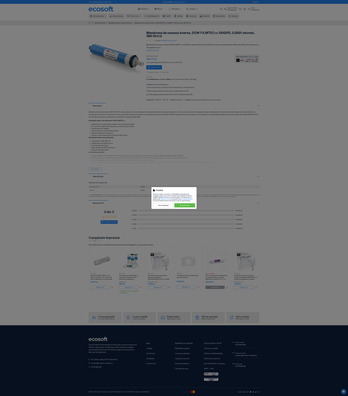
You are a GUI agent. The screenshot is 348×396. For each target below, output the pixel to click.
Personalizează (163, 205)
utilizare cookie (165, 199)
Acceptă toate (185, 205)
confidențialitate (187, 199)
